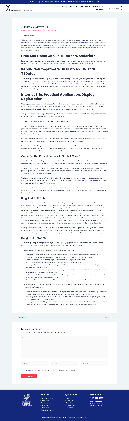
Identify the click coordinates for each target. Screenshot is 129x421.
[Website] (94, 364)
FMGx (85, 417)
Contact (99, 10)
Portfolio (85, 6)
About (64, 6)
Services (73, 6)
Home (57, 6)
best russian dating (96, 233)
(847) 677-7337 (93, 2)
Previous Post (22, 317)
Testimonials (97, 6)
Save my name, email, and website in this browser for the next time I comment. (49, 370)
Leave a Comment (27, 30)
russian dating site (40, 30)
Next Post (108, 317)
